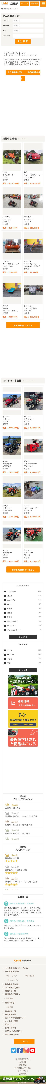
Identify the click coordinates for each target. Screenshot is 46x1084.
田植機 (24, 596)
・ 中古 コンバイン (11, 980)
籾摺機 (24, 609)
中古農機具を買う (12, 971)
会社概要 (23, 1062)
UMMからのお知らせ (13, 1031)
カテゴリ (6, 20)
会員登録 (34, 3)
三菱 (24, 663)
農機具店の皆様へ (12, 994)
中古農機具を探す (15, 72)
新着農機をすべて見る (23, 325)
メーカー (6, 25)
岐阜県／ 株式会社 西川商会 (17, 833)
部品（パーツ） (24, 621)
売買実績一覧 (10, 1015)
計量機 (24, 617)
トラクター (24, 591)
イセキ (24, 659)
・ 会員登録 (8, 998)
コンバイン (24, 600)
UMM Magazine (12, 1034)
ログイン (24, 3)
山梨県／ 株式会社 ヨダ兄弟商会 (19, 825)
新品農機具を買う (12, 984)
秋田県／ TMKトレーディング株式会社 (21, 882)
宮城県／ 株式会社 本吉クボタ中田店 (21, 816)
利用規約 (23, 1065)
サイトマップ (23, 1071)
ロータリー (24, 626)
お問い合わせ (10, 1028)
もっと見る (23, 637)
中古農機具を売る (12, 988)
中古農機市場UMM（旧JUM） (17, 968)
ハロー (24, 604)
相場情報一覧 (10, 1011)
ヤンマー (24, 655)
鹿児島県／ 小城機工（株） (16, 870)
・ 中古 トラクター (11, 976)
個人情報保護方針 (23, 1059)
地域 (4, 31)
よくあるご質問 (11, 1021)
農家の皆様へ (10, 1003)
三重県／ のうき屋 (13, 808)
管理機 (24, 613)
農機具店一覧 (10, 991)
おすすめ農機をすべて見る (23, 570)
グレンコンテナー (24, 630)
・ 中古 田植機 (28, 976)
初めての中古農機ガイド (15, 1018)
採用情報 (23, 1074)
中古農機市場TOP (7, 9)
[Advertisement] (23, 113)
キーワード (6, 36)
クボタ (24, 650)
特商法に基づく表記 (23, 1068)
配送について (10, 1024)
